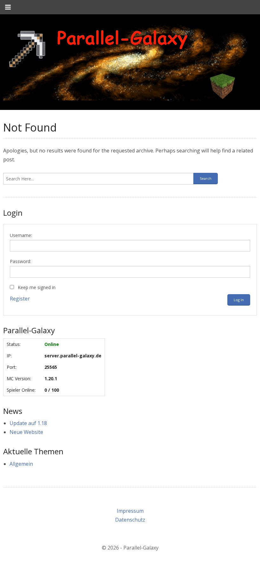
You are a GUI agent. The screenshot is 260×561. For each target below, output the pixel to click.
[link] (125, 62)
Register (20, 298)
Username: (21, 235)
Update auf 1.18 (28, 423)
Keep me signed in (36, 287)
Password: (20, 261)
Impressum (130, 510)
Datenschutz (130, 519)
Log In (239, 299)
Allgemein (21, 463)
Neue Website (26, 432)
